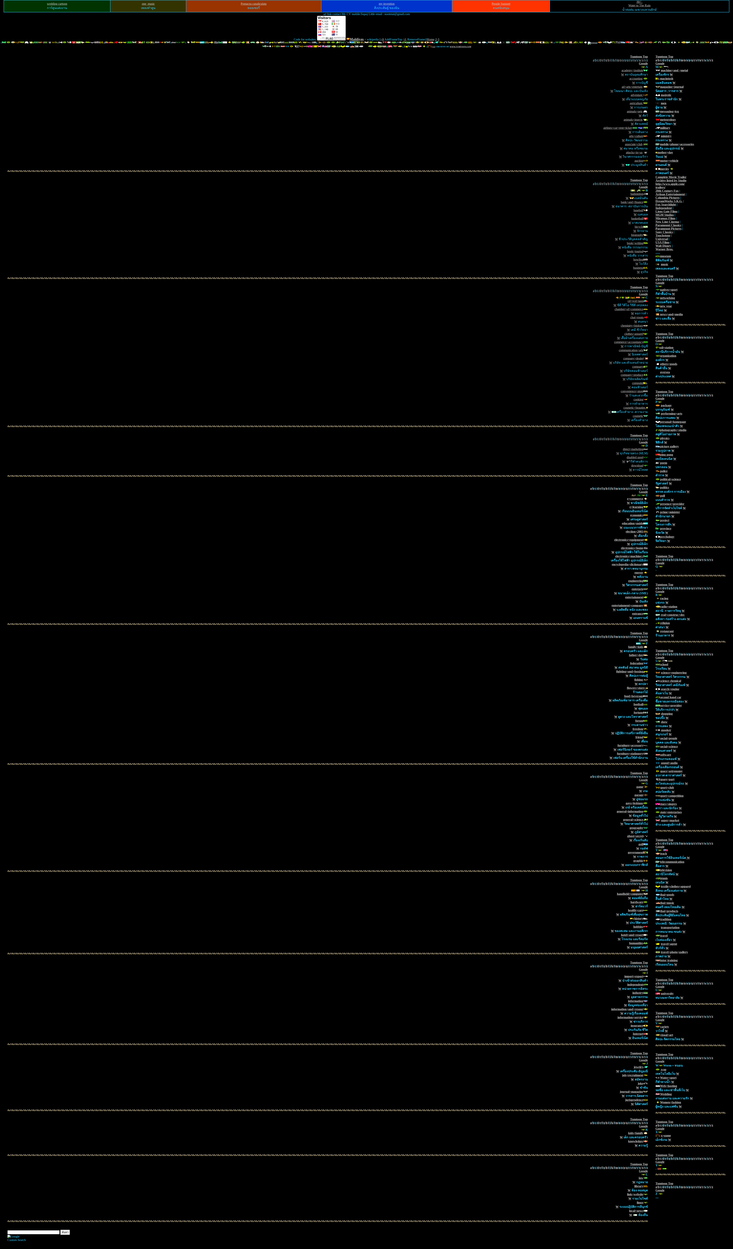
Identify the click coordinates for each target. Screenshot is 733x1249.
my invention (387, 3)
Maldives (357, 39)
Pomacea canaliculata (253, 3)
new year (666, 306)
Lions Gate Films (666, 211)
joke (640, 1083)
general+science (633, 819)
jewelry (638, 1067)
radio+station (668, 606)
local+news (636, 1210)
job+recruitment (632, 1075)
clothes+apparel (633, 333)
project (664, 520)
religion (665, 623)
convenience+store (632, 391)
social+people (668, 738)
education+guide (632, 523)
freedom (638, 729)
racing (664, 598)
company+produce (632, 374)
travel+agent (669, 943)
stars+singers (668, 804)
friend (639, 737)
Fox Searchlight (666, 204)
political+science (670, 479)
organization (668, 355)
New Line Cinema (667, 221)
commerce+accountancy (628, 342)
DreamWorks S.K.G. (669, 201)
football (638, 704)
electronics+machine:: (629, 556)
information (635, 1001)
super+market (670, 820)
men (663, 103)
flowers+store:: (636, 687)
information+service (630, 1017)
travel (664, 935)
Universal (662, 239)
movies (664, 168)
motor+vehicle (669, 160)
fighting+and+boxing (629, 671)
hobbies (638, 926)
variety (664, 1026)
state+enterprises (671, 812)
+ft (382, 39)
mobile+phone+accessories (677, 144)
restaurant (667, 631)
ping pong (666, 454)
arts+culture (636, 136)
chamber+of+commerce (629, 309)
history (638, 918)
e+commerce (635, 498)
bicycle (639, 226)
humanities (636, 943)
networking (667, 298)
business (638, 267)
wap (663, 1069)
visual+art (666, 1035)
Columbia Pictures (668, 197)
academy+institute (632, 70)
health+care (635, 910)
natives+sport (668, 289)
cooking (638, 399)
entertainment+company (627, 605)
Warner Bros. (664, 249)
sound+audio (669, 763)
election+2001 (634, 531)
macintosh (666, 78)
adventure (637, 95)
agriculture (636, 103)
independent (635, 984)
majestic (666, 95)
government (635, 852)
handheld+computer (630, 893)
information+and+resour (627, 1009)
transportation (670, 927)
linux (640, 1202)
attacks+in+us (634, 152)
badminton (636, 193)
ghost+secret (635, 836)
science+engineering (674, 672)
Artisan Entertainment (670, 194)
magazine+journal (672, 86)
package (666, 405)
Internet (638, 1033)
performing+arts (671, 413)
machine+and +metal (674, 70)
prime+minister (670, 512)
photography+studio (673, 430)
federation (636, 663)
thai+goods (667, 894)
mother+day (665, 152)
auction (639, 160)
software (665, 754)
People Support (501, 3)
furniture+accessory (630, 745)
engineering (635, 580)
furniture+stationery (630, 753)
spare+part (667, 779)
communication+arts (631, 350)
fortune (638, 712)
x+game (666, 1135)
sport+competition (672, 795)
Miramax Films (665, 218)
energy (639, 572)
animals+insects (633, 119)
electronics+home (632, 548)
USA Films (662, 242)
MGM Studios (665, 214)
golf (641, 844)
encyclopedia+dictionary (627, 564)
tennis (664, 878)
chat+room (636, 317)
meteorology (668, 119)
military (665, 127)
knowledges (635, 1141)
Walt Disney (663, 245)
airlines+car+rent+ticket (617, 127)
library (638, 1186)
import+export (633, 976)
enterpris (637, 589)
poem (663, 462)
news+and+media (671, 314)
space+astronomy (671, 771)
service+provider (671, 705)
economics (636, 515)
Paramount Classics (668, 225)
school (664, 664)
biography (637, 235)
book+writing (635, 243)
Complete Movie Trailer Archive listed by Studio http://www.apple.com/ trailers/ (671, 182)
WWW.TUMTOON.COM (460, 47)
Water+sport (668, 1077)
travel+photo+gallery (674, 952)
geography (636, 827)
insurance (637, 1025)
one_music (148, 3)
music (664, 264)
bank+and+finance (632, 202)
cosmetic (638, 415)
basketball (637, 218)
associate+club (634, 144)
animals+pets (635, 111)
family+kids (635, 646)
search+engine (670, 689)
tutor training (669, 960)
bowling (638, 259)
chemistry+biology (632, 325)
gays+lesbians (634, 803)
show (664, 721)
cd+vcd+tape (635, 301)
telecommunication (672, 861)
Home (430, 39)
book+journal (635, 251)
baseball (638, 210)
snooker (666, 730)
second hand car (670, 697)
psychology (667, 536)
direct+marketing (633, 449)
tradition (665, 919)
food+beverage (633, 696)
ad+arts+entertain (632, 86)
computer (637, 383)
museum (665, 256)
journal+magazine (631, 1091)
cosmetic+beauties (634, 407)
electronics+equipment (628, 539)
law (641, 1178)
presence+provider (672, 503)
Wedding (666, 1094)
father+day (636, 655)
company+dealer (633, 358)
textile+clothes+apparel (676, 886)
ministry (666, 136)
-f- (405, 39)
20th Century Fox (667, 190)
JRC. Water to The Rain (639, 3)
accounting (636, 78)
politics (664, 487)
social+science (669, 746)
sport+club (667, 787)
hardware (636, 902)
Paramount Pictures (668, 228)
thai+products (669, 911)
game (639, 786)
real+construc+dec (673, 614)
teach (663, 853)
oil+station (666, 347)
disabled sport (635, 457)
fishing (638, 679)
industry (637, 992)
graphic (638, 860)
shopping (667, 713)
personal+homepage (673, 421)
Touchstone (663, 235)
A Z (433, 47)
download (637, 465)
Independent (664, 208)
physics (664, 438)
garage (639, 795)
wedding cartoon (57, 3)
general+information (630, 811)
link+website (635, 1194)
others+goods (668, 364)
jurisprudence (634, 1099)
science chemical (670, 680)
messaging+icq (669, 111)
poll (662, 495)
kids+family (635, 1133)
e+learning (636, 507)
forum (639, 720)
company (637, 366)
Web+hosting (668, 1086)
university (667, 993)
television (666, 870)
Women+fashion (670, 1102)
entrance (637, 613)
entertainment (634, 597)
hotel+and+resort (632, 935)
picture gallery (669, 446)
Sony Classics (664, 232)
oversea (665, 372)
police (664, 471)
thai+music (667, 902)
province (665, 528)
